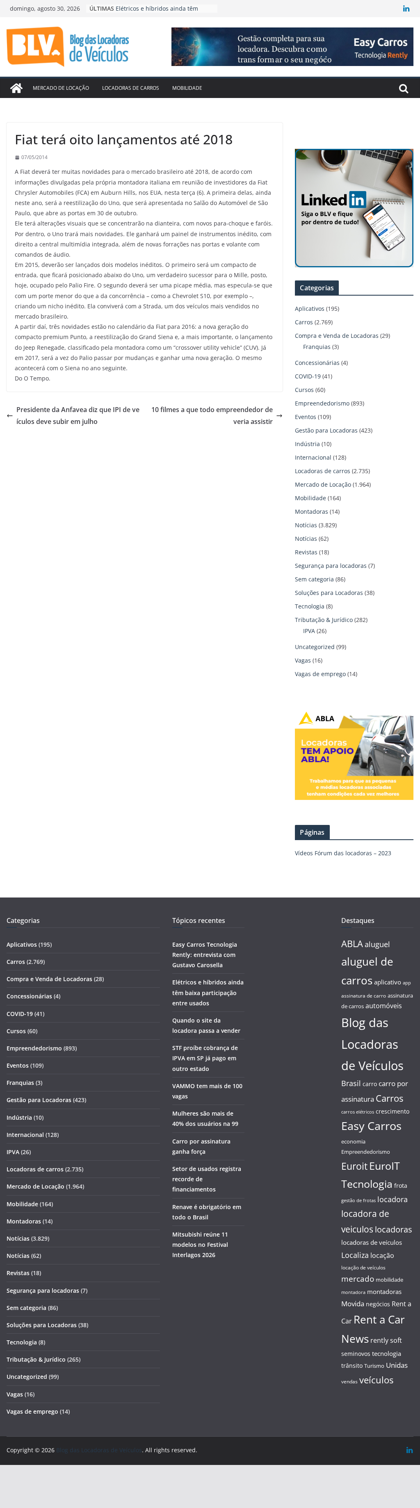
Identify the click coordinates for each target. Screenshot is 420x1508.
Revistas (306, 552)
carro (370, 1084)
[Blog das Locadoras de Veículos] (16, 88)
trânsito (352, 1365)
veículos (376, 1380)
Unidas (397, 1365)
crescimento (392, 1111)
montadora (353, 1292)
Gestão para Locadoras (326, 430)
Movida (352, 1303)
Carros (304, 322)
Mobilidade (187, 87)
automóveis (383, 1005)
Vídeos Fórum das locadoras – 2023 (343, 853)
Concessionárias (317, 363)
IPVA (309, 631)
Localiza (355, 1255)
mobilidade (389, 1279)
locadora (392, 1199)
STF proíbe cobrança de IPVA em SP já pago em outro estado (205, 1058)
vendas (349, 1381)
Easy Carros (371, 1125)
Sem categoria (314, 579)
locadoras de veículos (371, 1242)
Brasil (351, 1083)
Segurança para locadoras (331, 565)
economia (353, 1141)
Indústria (307, 444)
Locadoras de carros (130, 87)
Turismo (374, 1365)
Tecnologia (309, 606)
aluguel (377, 944)
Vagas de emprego (320, 674)
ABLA (352, 944)
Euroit (354, 1166)
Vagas (303, 660)
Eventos (305, 417)
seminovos (355, 1354)
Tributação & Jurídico (324, 620)
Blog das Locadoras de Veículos (372, 1044)
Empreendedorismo (322, 403)
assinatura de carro (363, 995)
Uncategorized (315, 647)
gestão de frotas (358, 1200)
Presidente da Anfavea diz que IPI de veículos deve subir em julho (77, 415)
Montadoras (311, 511)
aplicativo (387, 982)
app (407, 983)
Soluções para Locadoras (329, 593)
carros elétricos (357, 1112)
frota (400, 1185)
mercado (357, 1278)
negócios (378, 1304)
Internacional (313, 457)
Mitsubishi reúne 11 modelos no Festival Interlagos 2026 (200, 1244)
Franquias (317, 347)
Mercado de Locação (61, 87)
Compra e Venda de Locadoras (337, 335)
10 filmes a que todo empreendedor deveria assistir (212, 415)
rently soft (386, 1340)
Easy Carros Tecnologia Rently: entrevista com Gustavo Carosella (204, 955)
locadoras (393, 1229)
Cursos (304, 390)
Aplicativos (309, 308)
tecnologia (386, 1353)
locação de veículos (363, 1267)
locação (382, 1255)
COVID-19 (308, 376)
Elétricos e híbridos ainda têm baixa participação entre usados (208, 992)
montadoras (384, 1291)
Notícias (306, 525)
